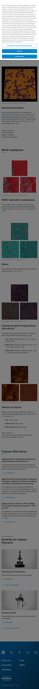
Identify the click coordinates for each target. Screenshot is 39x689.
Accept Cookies (19, 56)
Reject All (19, 51)
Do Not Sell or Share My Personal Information (19, 45)
